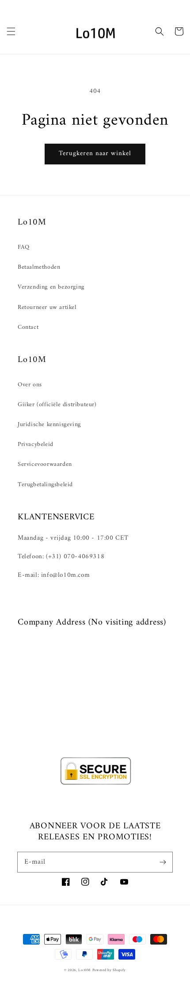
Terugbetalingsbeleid (45, 484)
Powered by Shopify (109, 970)
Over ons (30, 384)
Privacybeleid (35, 444)
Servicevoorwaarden (45, 464)
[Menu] (11, 31)
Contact (28, 327)
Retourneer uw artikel (47, 307)
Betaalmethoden (39, 267)
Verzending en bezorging (51, 287)
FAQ (24, 247)
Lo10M (84, 970)
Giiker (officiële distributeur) (57, 404)
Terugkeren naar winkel (95, 154)
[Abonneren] (162, 862)
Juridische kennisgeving (49, 424)
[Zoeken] (159, 31)
